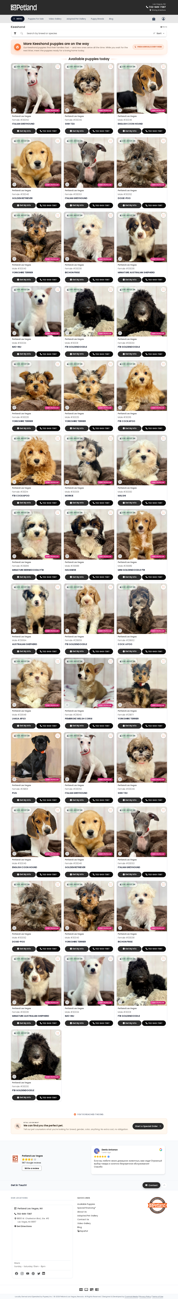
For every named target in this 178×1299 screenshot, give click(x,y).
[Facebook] (16, 1273)
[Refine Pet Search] (15, 33)
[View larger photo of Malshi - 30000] (163, 438)
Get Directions (24, 1226)
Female (20, 119)
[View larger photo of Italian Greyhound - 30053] (110, 141)
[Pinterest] (33, 1273)
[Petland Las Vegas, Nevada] (24, 7)
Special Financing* (86, 1207)
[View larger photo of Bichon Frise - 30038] (110, 215)
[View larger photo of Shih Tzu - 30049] (110, 66)
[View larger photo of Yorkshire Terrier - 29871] (163, 661)
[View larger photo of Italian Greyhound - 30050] (57, 66)
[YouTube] (27, 1273)
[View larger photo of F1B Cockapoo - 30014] (57, 438)
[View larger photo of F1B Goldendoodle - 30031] (110, 289)
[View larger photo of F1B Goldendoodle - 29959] (110, 587)
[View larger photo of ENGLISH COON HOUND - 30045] (163, 66)
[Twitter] (39, 1273)
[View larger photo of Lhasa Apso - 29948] (57, 661)
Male (125, 119)
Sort (159, 33)
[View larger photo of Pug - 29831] (57, 735)
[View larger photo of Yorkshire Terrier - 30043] (57, 215)
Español (83, 1231)
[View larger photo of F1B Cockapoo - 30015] (163, 364)
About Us (82, 1211)
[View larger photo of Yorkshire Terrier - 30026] (57, 364)
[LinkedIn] (43, 1273)
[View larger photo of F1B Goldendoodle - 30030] (163, 289)
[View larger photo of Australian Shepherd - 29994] (57, 587)
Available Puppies (86, 1204)
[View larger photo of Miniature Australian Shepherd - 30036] (163, 215)
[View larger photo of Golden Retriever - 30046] (57, 141)
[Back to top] (164, 1185)
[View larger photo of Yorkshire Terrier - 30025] (110, 364)
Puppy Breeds (97, 18)
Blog (111, 18)
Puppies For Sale (36, 18)
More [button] (164, 26)
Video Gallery (55, 18)
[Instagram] (22, 1273)
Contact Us (83, 1219)
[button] (22, 66)
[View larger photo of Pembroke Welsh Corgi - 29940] (110, 661)
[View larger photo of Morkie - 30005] (110, 438)
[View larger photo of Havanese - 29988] (110, 512)
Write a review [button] (32, 1168)
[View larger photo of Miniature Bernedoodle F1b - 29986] (57, 512)
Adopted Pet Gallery (76, 18)
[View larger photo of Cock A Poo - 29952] (163, 587)
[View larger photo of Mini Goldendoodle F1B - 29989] (163, 512)
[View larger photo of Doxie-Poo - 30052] (163, 141)
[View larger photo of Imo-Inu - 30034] (57, 289)
